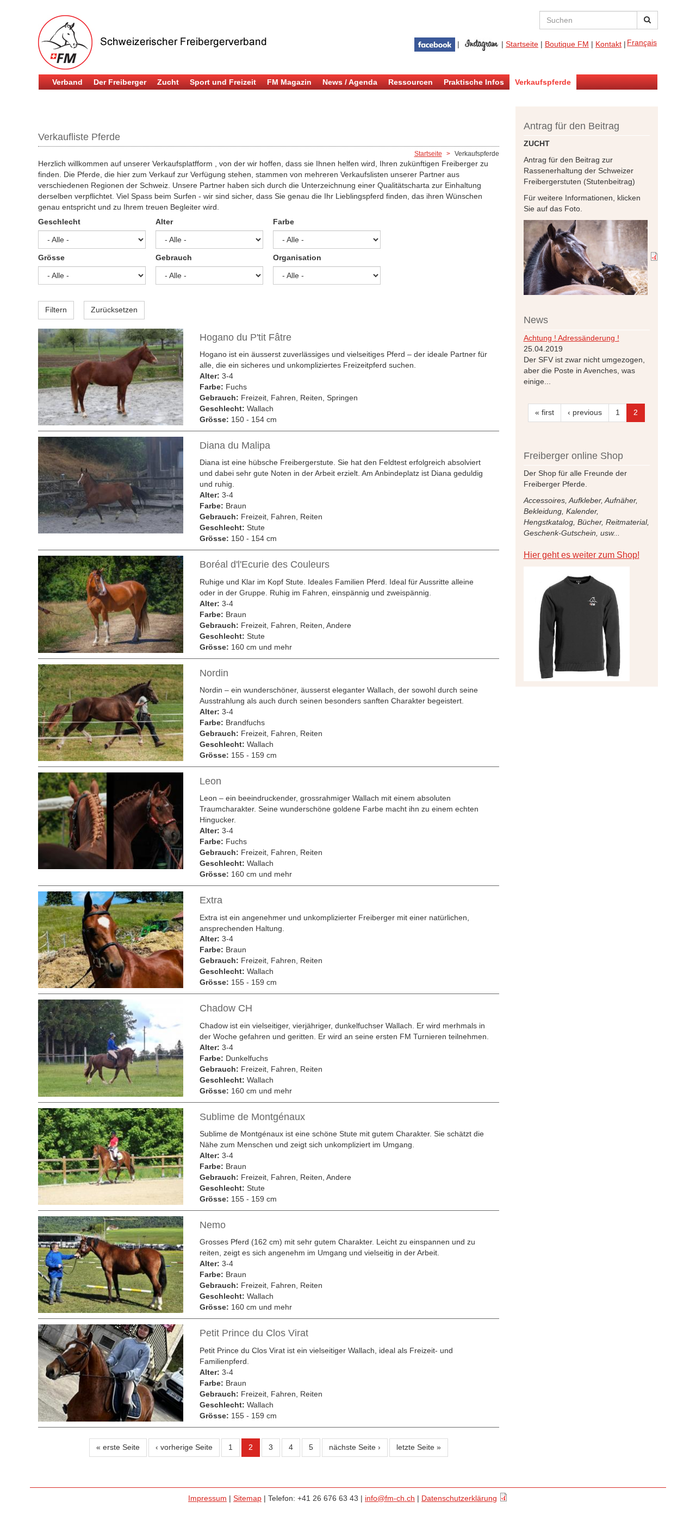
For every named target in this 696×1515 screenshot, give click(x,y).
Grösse (51, 257)
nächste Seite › (355, 1447)
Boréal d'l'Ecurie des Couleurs (265, 564)
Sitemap (247, 1498)
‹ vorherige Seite (184, 1447)
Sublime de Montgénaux (252, 1116)
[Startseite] (168, 42)
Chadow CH (226, 1008)
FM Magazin (289, 82)
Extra (211, 900)
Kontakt (608, 44)
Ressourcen (410, 82)
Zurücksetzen (114, 309)
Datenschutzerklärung (459, 1498)
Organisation (297, 257)
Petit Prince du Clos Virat (254, 1333)
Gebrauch (174, 257)
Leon (210, 781)
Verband (67, 82)
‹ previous (585, 412)
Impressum (207, 1498)
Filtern (56, 309)
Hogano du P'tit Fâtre (245, 337)
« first (544, 412)
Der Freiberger (120, 82)
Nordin (214, 673)
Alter (164, 221)
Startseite (522, 44)
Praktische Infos (474, 82)
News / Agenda (349, 82)
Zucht (168, 82)
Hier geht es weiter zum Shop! (581, 555)
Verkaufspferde (543, 82)
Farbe (283, 221)
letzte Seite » (418, 1447)
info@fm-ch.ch (390, 1498)
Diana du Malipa (235, 445)
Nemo (213, 1224)
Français (642, 42)
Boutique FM (567, 44)
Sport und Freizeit (223, 82)
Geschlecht (59, 221)
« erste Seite (118, 1447)
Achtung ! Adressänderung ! (571, 338)
